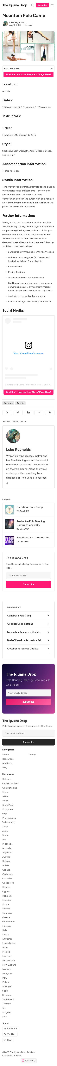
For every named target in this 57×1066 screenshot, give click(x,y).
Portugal (6, 986)
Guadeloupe (8, 921)
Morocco (7, 956)
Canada (6, 869)
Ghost (10, 1055)
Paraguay (7, 973)
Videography (8, 822)
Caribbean (7, 874)
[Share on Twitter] (7, 412)
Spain (5, 990)
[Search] (32, 5)
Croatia (6, 887)
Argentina (7, 852)
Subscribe (42, 5)
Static (5, 835)
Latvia (5, 934)
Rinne (18, 1055)
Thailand (6, 1003)
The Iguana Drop (18, 1052)
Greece (6, 917)
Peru (4, 977)
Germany (7, 913)
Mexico (6, 951)
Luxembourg (8, 943)
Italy (4, 930)
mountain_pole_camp (38, 385)
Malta (5, 947)
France (6, 904)
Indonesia (7, 843)
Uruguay (6, 1012)
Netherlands (8, 960)
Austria (20, 403)
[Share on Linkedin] (28, 412)
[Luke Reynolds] (5, 24)
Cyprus (6, 891)
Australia (6, 848)
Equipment (8, 809)
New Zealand (9, 964)
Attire (5, 796)
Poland (6, 982)
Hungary (6, 926)
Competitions (9, 787)
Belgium (6, 861)
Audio (5, 831)
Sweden (6, 995)
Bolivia (5, 865)
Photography (9, 818)
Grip (4, 813)
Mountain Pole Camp (14, 385)
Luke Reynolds (16, 22)
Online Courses (10, 783)
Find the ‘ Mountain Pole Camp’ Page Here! (28, 74)
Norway (6, 969)
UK (3, 1008)
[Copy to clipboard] (50, 412)
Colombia (7, 878)
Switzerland (8, 999)
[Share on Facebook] (18, 412)
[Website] (7, 483)
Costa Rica (8, 882)
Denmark (6, 895)
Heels (5, 800)
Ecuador (6, 900)
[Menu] (52, 5)
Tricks (5, 826)
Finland (6, 908)
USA (4, 1016)
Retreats (8, 403)
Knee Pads (7, 805)
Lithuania (7, 938)
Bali (4, 839)
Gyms (5, 792)
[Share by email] (39, 412)
